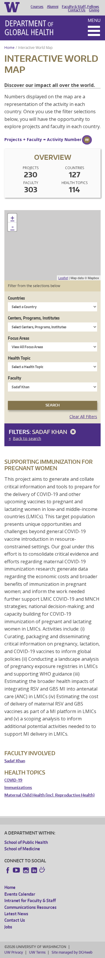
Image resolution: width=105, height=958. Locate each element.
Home (9, 47)
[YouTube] (17, 870)
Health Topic (19, 358)
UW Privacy (13, 952)
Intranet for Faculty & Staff (30, 900)
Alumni (52, 6)
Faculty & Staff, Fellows (80, 6)
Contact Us (76, 10)
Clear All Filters (83, 416)
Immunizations (18, 787)
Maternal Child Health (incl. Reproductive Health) (49, 795)
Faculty (14, 377)
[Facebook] (7, 870)
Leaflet (63, 277)
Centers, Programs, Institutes (34, 317)
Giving (94, 10)
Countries (16, 298)
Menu (94, 20)
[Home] (29, 28)
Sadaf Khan (50, 431)
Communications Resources (30, 907)
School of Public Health (26, 842)
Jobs (8, 926)
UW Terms (37, 952)
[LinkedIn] (34, 870)
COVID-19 (13, 780)
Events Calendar (19, 894)
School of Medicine (22, 848)
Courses (37, 6)
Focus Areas (18, 338)
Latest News (16, 913)
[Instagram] (25, 870)
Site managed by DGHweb (72, 952)
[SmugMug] (42, 870)
